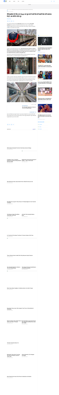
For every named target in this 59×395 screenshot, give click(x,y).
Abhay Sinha (9, 18)
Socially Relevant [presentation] (41, 64)
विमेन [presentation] (38, 80)
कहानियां (14, 1)
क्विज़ (18, 1)
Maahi (38, 84)
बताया (8, 26)
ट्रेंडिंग (9, 1)
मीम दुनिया (23, 1)
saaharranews (8, 46)
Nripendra (39, 51)
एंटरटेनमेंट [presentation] (39, 113)
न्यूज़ (7, 10)
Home (8, 9)
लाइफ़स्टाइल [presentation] (39, 46)
